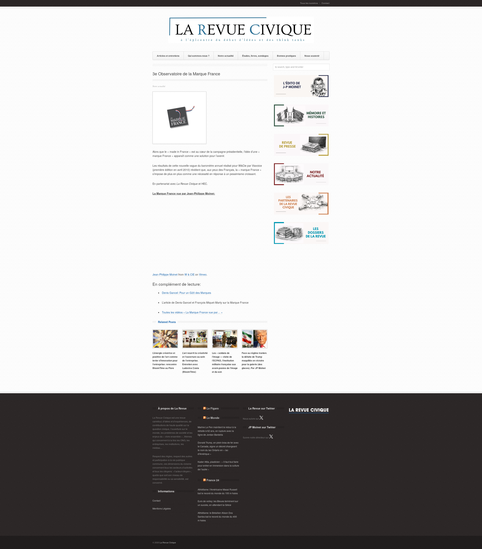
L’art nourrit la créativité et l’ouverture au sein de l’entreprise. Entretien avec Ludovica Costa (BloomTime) (195, 362)
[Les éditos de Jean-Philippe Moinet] (301, 96)
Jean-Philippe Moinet (165, 274)
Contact (325, 3)
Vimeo (203, 274)
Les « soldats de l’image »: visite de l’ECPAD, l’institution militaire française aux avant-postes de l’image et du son (225, 362)
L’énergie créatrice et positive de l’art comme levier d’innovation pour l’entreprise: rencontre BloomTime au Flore (165, 360)
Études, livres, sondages (255, 55)
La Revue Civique (168, 542)
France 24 (213, 480)
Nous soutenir (312, 55)
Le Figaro (213, 408)
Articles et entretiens (168, 55)
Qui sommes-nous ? (198, 55)
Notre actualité (226, 55)
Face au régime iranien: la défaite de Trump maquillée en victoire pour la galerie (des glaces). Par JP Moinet (254, 360)
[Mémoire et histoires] (301, 125)
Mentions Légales (162, 508)
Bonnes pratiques (286, 55)
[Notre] (301, 184)
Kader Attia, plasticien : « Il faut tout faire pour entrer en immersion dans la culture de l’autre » (218, 465)
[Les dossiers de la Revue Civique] (301, 242)
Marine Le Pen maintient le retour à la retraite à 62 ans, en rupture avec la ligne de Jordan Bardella (217, 430)
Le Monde (213, 418)
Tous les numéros (309, 3)
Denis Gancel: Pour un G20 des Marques (186, 293)
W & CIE (189, 274)
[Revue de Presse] (301, 154)
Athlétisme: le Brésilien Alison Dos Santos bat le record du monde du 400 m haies (217, 516)
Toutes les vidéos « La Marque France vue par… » (192, 312)
